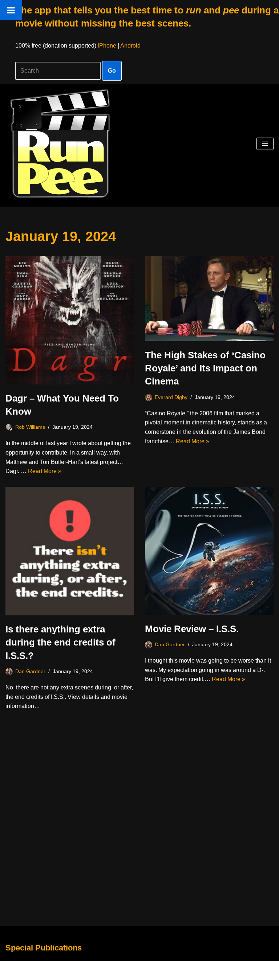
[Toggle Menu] (11, 10)
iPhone (107, 45)
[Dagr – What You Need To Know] (69, 320)
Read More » (44, 471)
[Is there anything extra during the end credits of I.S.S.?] (69, 551)
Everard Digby (171, 397)
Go (112, 71)
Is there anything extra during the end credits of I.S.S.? (60, 642)
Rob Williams (30, 427)
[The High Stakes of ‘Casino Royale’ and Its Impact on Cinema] (209, 298)
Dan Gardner (30, 671)
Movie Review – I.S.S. (192, 628)
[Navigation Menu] (265, 144)
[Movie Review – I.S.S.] (209, 551)
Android (130, 45)
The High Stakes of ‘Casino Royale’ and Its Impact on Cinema (205, 368)
